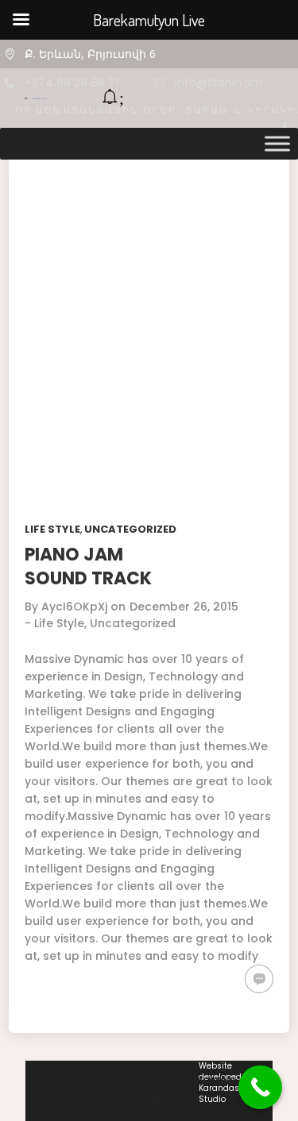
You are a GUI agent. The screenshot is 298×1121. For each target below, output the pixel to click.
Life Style (52, 529)
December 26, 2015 (184, 606)
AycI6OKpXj (74, 606)
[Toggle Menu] (277, 143)
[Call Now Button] (260, 1087)
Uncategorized (130, 529)
